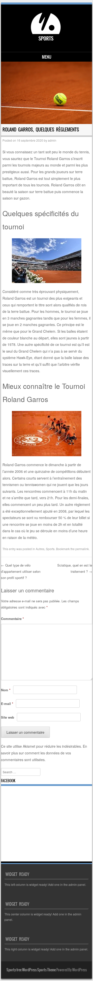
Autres (40, 549)
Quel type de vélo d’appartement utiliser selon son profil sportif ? (20, 571)
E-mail (7, 703)
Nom (5, 690)
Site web (7, 717)
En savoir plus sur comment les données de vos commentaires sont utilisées (44, 753)
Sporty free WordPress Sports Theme (31, 970)
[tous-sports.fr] (45, 43)
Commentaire (12, 618)
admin (52, 140)
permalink (82, 549)
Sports (50, 549)
